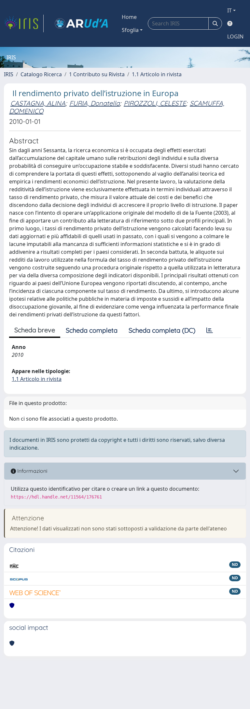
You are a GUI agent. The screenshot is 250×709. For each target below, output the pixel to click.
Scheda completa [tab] (92, 330)
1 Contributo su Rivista (97, 74)
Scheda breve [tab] (34, 330)
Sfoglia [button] (130, 30)
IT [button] (229, 10)
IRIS (8, 74)
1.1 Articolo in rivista (157, 74)
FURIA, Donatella (94, 103)
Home (129, 17)
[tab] (209, 330)
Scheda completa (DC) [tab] (162, 330)
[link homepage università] (81, 23)
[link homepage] (24, 23)
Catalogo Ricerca (41, 74)
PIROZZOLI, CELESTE (155, 103)
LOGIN (235, 36)
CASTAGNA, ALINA (37, 103)
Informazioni (31, 471)
